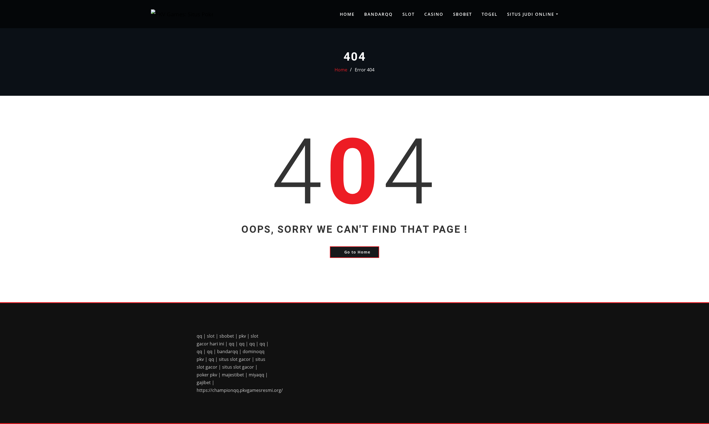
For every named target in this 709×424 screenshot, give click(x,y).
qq (199, 336)
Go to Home (357, 252)
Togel (489, 14)
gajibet (204, 382)
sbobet (226, 336)
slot (211, 336)
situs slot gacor (235, 359)
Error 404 (364, 70)
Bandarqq (378, 14)
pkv (242, 336)
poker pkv (207, 375)
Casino (433, 14)
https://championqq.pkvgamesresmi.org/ (240, 390)
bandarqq (227, 351)
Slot (408, 14)
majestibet (233, 375)
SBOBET (462, 14)
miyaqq (256, 375)
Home (347, 14)
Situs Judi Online (531, 14)
